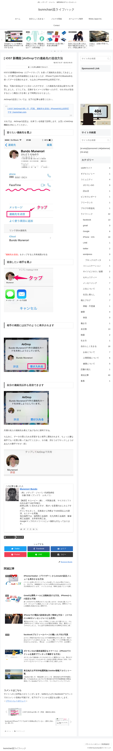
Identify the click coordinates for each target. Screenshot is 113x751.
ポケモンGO (96, 185)
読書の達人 (95, 369)
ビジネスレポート (95, 197)
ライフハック (10, 537)
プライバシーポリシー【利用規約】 (97, 744)
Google (96, 231)
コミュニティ (95, 179)
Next (111, 40)
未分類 (95, 329)
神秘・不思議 (96, 306)
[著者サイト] (21, 529)
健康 (95, 312)
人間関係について (96, 358)
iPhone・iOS (96, 237)
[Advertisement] (95, 87)
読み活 (96, 191)
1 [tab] (51, 51)
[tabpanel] (14, 39)
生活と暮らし (96, 295)
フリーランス (95, 202)
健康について (96, 364)
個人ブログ (95, 300)
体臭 (96, 317)
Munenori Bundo (28, 489)
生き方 (95, 341)
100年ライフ (95, 168)
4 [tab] (61, 51)
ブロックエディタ (97, 260)
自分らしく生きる (95, 346)
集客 (95, 381)
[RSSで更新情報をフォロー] (36, 529)
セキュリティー (96, 277)
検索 (95, 335)
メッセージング (96, 283)
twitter (96, 248)
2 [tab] (55, 51)
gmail (96, 225)
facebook (96, 220)
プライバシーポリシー (16, 701)
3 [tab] (58, 51)
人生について (96, 289)
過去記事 (20, 537)
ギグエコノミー (95, 174)
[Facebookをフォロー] (27, 529)
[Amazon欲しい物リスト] (30, 529)
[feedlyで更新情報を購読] (33, 529)
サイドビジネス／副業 (96, 271)
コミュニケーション (96, 266)
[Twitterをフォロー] (24, 529)
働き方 (95, 323)
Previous (2, 40)
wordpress (96, 254)
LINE (96, 243)
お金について (96, 352)
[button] (62, 554)
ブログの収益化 (95, 208)
